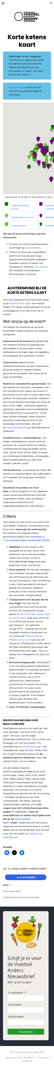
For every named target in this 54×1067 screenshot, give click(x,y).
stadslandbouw (18, 225)
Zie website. (41, 266)
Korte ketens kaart (12, 891)
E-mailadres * (17, 992)
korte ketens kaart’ (32, 746)
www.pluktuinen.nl (16, 427)
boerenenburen (33, 247)
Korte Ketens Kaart (20, 303)
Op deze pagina (17, 87)
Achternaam (16, 1016)
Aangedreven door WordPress (19, 1057)
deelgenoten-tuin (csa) (22, 217)
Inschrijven (26, 1032)
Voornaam (14, 1004)
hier (30, 74)
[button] (29, 166)
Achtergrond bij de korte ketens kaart (21, 897)
